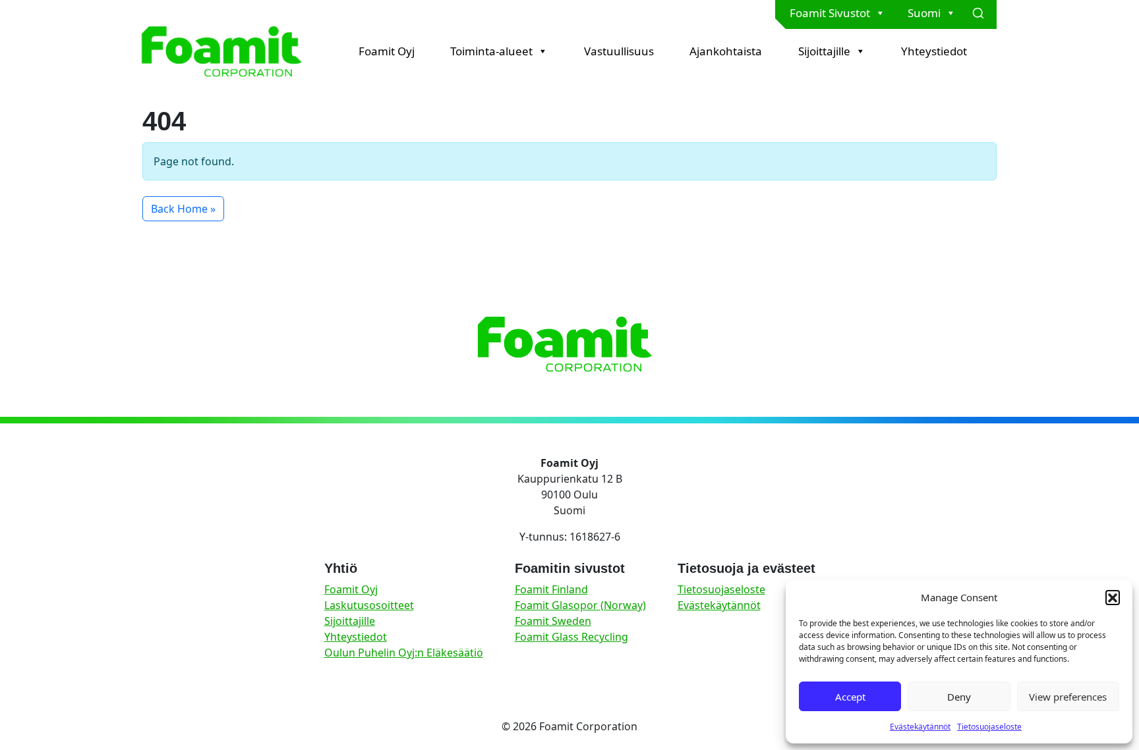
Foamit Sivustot (830, 12)
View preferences (1068, 696)
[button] (1112, 597)
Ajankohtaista (725, 51)
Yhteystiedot (934, 51)
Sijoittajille (824, 51)
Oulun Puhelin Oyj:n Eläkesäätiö (403, 652)
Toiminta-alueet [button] (491, 51)
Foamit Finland (551, 589)
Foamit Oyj (387, 51)
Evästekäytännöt (920, 726)
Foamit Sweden (553, 621)
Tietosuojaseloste (989, 726)
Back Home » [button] (183, 208)
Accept (850, 696)
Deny (959, 696)
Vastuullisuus (619, 51)
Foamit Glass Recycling (571, 636)
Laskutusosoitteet (369, 605)
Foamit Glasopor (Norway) (580, 605)
